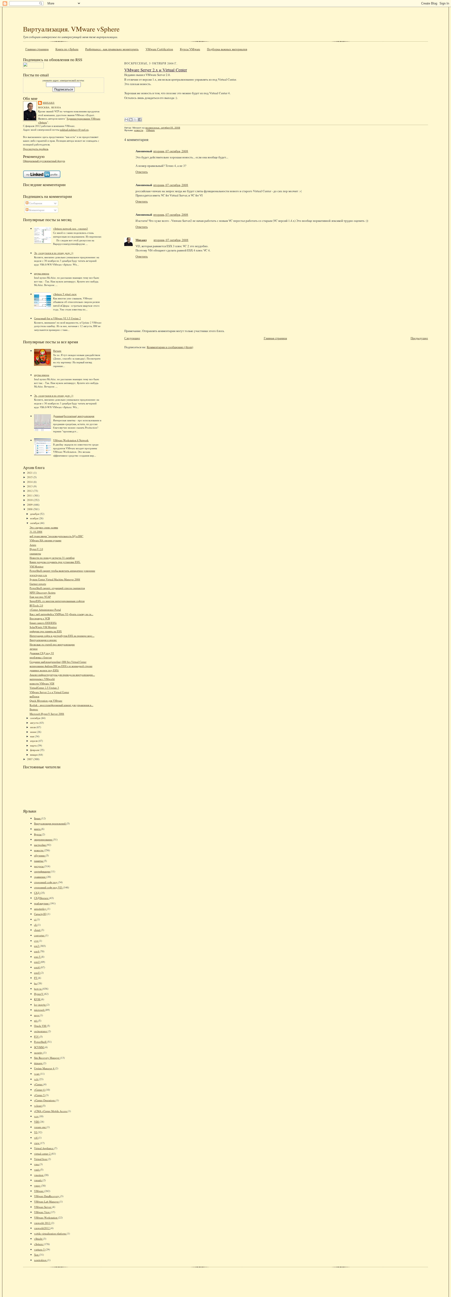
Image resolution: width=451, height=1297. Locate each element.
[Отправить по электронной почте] (126, 119)
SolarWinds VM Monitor (43, 627)
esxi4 (37, 967)
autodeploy (40, 908)
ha (35, 983)
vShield (38, 1238)
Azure (33, 545)
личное (34, 648)
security (38, 1052)
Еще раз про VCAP (40, 596)
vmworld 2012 (42, 1223)
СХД (37, 893)
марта (33, 745)
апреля (34, 740)
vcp (36, 1116)
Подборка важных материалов (227, 49)
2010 (30, 500)
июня (33, 732)
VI (36, 1132)
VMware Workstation (46, 1217)
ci (35, 919)
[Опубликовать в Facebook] (139, 119)
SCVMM (39, 1047)
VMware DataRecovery (47, 1196)
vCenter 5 (39, 1095)
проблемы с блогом (41, 657)
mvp (37, 1015)
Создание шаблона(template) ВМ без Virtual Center (58, 662)
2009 (30, 504)
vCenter (38, 1084)
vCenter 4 (39, 1089)
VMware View (42, 1212)
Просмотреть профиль (35, 149)
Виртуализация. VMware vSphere (71, 28)
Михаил (48, 102)
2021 (30, 472)
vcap (37, 1073)
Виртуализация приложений (50, 823)
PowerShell (40, 1041)
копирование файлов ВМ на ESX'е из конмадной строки (61, 666)
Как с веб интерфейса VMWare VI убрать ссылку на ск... (61, 614)
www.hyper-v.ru (38, 575)
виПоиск (34, 696)
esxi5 (37, 972)
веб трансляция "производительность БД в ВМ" (56, 536)
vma (36, 1164)
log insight (40, 1004)
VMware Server (43, 1207)
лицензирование (43, 839)
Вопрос (34, 709)
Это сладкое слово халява (44, 527)
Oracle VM (40, 1025)
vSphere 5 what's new (65, 294)
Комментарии (36, 210)
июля (33, 727)
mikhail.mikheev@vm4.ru (74, 129)
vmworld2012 (42, 1228)
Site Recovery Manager (47, 1057)
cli (35, 924)
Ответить (142, 172)
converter (39, 935)
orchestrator (41, 1031)
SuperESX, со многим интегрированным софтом (57, 601)
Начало (57, 350)
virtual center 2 (42, 1153)
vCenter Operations (45, 1100)
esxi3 (37, 962)
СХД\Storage (41, 898)
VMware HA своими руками (45, 540)
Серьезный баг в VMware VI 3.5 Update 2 (57, 318)
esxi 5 (37, 956)
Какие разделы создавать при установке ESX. (55, 562)
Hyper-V (39, 994)
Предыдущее (419, 338)
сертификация (42, 871)
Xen (36, 1254)
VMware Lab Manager (46, 1201)
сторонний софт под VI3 (48, 887)
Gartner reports (38, 584)
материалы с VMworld (42, 679)
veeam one (40, 1127)
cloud (37, 930)
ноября (34, 518)
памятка (39, 861)
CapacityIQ (40, 914)
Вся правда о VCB (40, 618)
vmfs (37, 1169)
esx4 (37, 951)
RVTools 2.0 (36, 605)
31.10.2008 (36, 531)
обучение (40, 855)
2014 (30, 482)
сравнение (40, 877)
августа (34, 722)
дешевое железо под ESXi (44, 670)
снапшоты (35, 553)
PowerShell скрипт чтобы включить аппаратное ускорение (62, 570)
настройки (40, 845)
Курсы (38, 834)
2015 (30, 477)
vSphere (39, 1244)
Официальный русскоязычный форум (44, 161)
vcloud (38, 1105)
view (37, 1143)
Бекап (37, 818)
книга (37, 829)
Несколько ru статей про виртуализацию (52, 644)
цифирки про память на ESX (46, 631)
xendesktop (40, 1260)
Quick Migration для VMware (46, 700)
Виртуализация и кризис (43, 640)
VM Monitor (36, 566)
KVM (37, 999)
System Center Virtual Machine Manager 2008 (55, 579)
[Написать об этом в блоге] (130, 119)
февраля (35, 750)
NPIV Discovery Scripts (42, 592)
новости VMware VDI (42, 683)
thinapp (38, 1063)
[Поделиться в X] (135, 119)
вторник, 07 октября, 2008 (170, 151)
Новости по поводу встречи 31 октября (52, 557)
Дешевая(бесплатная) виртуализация (73, 416)
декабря (35, 514)
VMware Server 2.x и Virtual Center (49, 692)
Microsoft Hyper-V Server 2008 (47, 713)
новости (39, 850)
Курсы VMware (190, 49)
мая (32, 736)
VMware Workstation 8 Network (71, 440)
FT (36, 978)
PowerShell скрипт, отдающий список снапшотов (57, 588)
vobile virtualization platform (50, 1233)
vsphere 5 (39, 1249)
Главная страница (37, 49)
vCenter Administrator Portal (45, 609)
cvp (36, 940)
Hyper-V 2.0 (36, 549)
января (34, 754)
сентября (35, 718)
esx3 (37, 946)
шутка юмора (41, 273)
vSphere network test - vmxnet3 (70, 228)
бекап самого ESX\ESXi (43, 623)
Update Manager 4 (44, 1068)
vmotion (39, 1175)
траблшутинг (42, 903)
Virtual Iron (41, 1159)
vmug (37, 1185)
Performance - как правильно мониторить (112, 49)
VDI (36, 1121)
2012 (30, 490)
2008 (30, 509)
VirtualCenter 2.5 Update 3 (44, 687)
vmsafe (38, 1180)
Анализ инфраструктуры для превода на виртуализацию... (62, 674)
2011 (30, 495)
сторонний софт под (46, 882)
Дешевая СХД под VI (42, 653)
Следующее (132, 338)
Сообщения (35, 203)
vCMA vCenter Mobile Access (51, 1111)
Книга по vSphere (66, 49)
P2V (36, 1036)
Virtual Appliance (44, 1148)
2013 (30, 486)
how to (38, 988)
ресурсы (39, 866)
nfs (36, 1020)
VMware (39, 1191)
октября (35, 523)
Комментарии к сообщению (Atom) (170, 347)
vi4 (36, 1137)
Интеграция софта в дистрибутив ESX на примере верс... (62, 635)
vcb (36, 1079)
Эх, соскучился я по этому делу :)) (53, 253)
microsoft (39, 1010)
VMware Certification (159, 49)
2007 (30, 759)
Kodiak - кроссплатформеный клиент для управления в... (61, 705)
